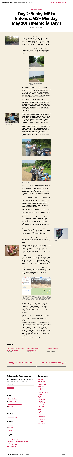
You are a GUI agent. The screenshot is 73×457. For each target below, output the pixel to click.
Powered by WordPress (24, 454)
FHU (40, 411)
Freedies (10, 430)
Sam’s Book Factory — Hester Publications (18, 409)
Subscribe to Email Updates (55, 2)
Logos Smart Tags (12, 443)
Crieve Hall (41, 397)
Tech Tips (40, 421)
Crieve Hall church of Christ (15, 404)
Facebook (10, 425)
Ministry (40, 396)
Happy (32, 27)
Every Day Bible (42, 388)
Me (40, 414)
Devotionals (41, 386)
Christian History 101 (43, 384)
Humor (40, 394)
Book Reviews (41, 381)
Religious (41, 406)
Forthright (10, 406)
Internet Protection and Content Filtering (18, 441)
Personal (40, 9)
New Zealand (43, 402)
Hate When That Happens (45, 393)
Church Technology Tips (13, 439)
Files (40, 389)
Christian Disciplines (43, 383)
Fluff (39, 391)
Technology (42, 419)
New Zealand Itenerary (52, 348)
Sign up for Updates (12, 446)
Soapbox (41, 418)
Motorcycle (34, 9)
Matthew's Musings (7, 2)
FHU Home (11, 427)
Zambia (42, 404)
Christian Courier (12, 401)
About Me (64, 2)
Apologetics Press (12, 399)
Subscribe (10, 387)
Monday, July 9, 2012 (40, 27)
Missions (41, 401)
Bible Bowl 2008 (42, 379)
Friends (41, 413)
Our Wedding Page (12, 417)
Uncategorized (41, 423)
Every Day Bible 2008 (12, 444)
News (39, 408)
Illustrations (42, 399)
